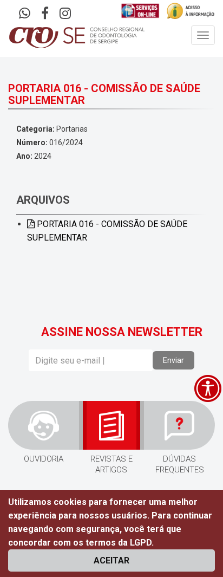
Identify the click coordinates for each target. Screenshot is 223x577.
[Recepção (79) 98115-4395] (24, 15)
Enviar (173, 360)
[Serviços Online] (140, 11)
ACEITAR (111, 560)
